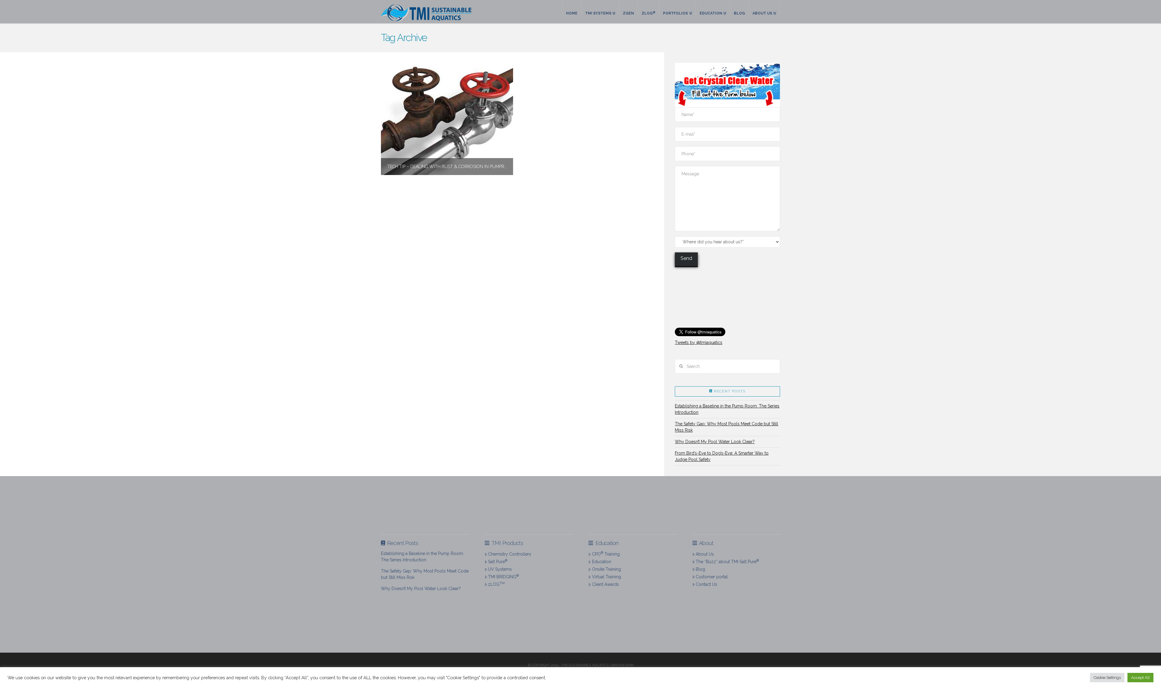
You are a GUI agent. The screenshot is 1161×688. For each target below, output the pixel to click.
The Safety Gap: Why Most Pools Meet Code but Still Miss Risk (726, 427)
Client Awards (605, 584)
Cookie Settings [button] (1107, 677)
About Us (705, 554)
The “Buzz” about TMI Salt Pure (727, 561)
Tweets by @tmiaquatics (698, 342)
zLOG (496, 584)
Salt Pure (497, 561)
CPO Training (606, 553)
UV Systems (500, 569)
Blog (700, 569)
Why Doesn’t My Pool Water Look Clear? (715, 441)
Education (601, 561)
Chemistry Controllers (509, 554)
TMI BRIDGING (503, 576)
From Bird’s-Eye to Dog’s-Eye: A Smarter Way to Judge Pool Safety (722, 456)
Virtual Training (606, 576)
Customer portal (712, 576)
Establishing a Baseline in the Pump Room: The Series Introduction (727, 409)
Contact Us (706, 584)
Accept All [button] (1140, 677)
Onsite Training (606, 569)
